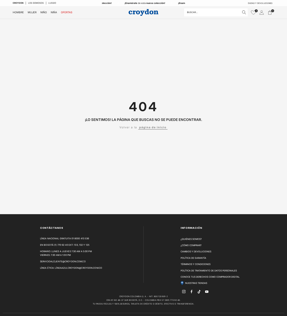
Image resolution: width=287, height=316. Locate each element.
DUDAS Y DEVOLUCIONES (260, 3)
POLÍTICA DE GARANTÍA (193, 258)
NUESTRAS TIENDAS (196, 283)
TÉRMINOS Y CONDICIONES (195, 264)
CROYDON (18, 3)
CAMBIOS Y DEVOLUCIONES (196, 251)
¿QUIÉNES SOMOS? (191, 239)
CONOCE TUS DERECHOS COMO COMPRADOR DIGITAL (210, 277)
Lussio (52, 3)
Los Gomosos (36, 3)
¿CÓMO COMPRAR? (191, 245)
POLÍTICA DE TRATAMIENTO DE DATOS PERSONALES (209, 270)
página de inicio (153, 127)
